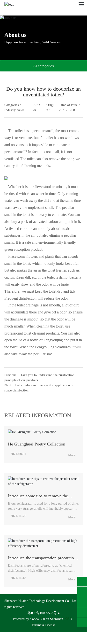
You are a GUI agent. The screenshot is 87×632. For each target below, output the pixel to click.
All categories (43, 66)
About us (15, 35)
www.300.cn (40, 619)
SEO (68, 619)
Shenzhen (56, 619)
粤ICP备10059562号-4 (43, 613)
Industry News (14, 110)
